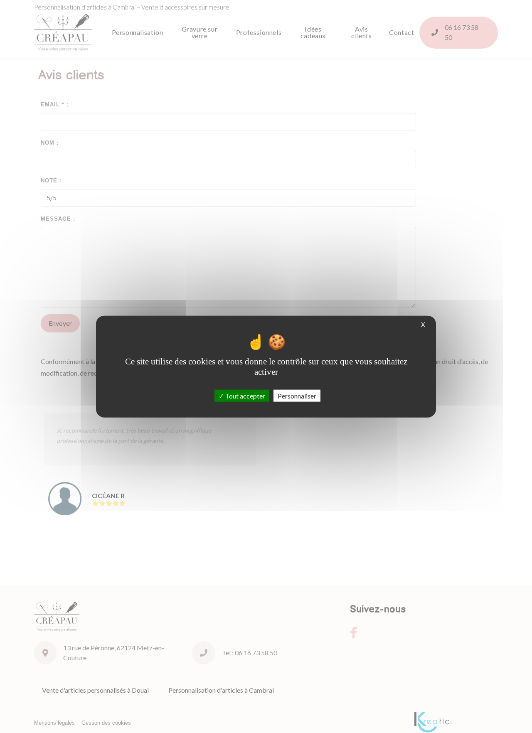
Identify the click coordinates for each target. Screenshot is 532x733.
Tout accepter (244, 395)
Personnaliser (297, 395)
